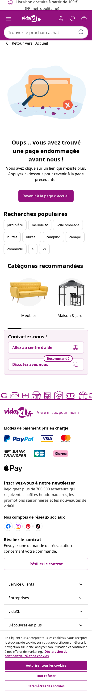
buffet (12, 237)
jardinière (15, 225)
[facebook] (8, 526)
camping (53, 237)
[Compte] (61, 19)
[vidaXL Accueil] (31, 18)
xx (44, 249)
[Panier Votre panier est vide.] (84, 19)
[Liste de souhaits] (72, 19)
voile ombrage (68, 225)
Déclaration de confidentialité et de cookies (36, 653)
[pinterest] (28, 526)
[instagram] (18, 526)
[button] (46, 584)
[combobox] (46, 32)
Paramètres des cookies (46, 686)
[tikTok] (38, 526)
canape (75, 237)
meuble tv (40, 225)
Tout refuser (46, 676)
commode (15, 249)
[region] (46, 661)
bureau (32, 237)
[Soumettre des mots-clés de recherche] (81, 32)
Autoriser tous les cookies (46, 665)
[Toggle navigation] (8, 18)
